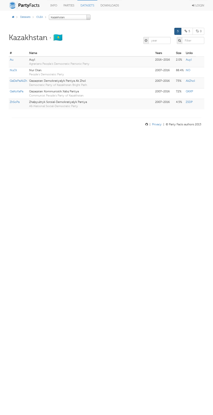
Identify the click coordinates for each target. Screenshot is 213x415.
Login (199, 5)
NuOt (13, 70)
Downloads (109, 5)
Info (53, 5)
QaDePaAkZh (18, 81)
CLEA (39, 16)
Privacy (157, 124)
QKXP (189, 91)
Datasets (87, 5)
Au (11, 59)
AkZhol (190, 81)
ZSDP (189, 102)
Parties (68, 5)
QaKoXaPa (16, 91)
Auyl (189, 59)
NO (188, 70)
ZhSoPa (15, 102)
